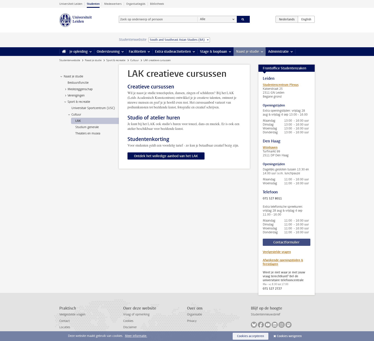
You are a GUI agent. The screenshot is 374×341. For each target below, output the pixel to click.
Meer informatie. (136, 336)
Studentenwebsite (69, 60)
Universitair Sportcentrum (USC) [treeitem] (93, 108)
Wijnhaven (270, 147)
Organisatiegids (135, 4)
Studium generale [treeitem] (87, 127)
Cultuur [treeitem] (76, 115)
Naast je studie (247, 51)
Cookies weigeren (289, 336)
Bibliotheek (157, 4)
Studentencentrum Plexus (280, 85)
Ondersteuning (108, 51)
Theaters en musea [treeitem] (87, 133)
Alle (202, 19)
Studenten (93, 4)
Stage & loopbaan (213, 51)
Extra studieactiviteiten (173, 51)
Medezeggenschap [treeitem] (80, 89)
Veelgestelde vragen (277, 252)
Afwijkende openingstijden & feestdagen (283, 262)
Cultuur (134, 60)
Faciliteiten (137, 51)
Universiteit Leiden (70, 4)
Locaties (64, 327)
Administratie (278, 51)
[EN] (306, 19)
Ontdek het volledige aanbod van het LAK (166, 156)
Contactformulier (286, 242)
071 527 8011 (272, 199)
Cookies (128, 321)
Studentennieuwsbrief (265, 314)
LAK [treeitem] (78, 121)
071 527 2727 (272, 289)
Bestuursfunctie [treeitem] (78, 83)
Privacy (192, 321)
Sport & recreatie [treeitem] (79, 102)
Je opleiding (78, 51)
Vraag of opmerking (136, 314)
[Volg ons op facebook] (261, 325)
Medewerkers (113, 4)
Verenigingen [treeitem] (76, 95)
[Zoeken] (243, 19)
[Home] (63, 51)
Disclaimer (130, 327)
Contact (64, 321)
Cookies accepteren (250, 336)
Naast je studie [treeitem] (73, 76)
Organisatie (194, 314)
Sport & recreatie (115, 60)
